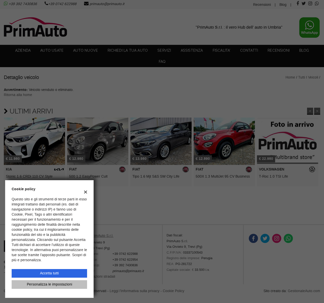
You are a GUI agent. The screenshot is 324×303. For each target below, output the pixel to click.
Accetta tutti (49, 273)
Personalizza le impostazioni (49, 284)
